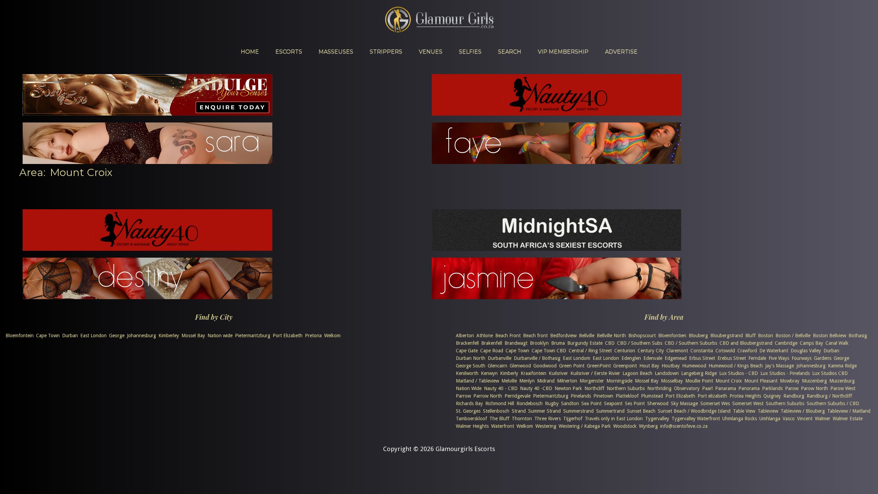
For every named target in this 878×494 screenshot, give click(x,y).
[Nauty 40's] (147, 248)
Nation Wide (469, 388)
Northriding (659, 388)
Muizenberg (814, 381)
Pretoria (313, 335)
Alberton (465, 335)
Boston (765, 335)
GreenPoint (599, 365)
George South (470, 365)
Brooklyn (539, 343)
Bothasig (858, 335)
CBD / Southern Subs (639, 343)
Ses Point (635, 403)
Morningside (619, 381)
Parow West (842, 388)
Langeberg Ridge (699, 373)
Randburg (793, 396)
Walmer (822, 418)
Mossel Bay (193, 335)
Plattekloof (627, 396)
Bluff (750, 335)
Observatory (687, 388)
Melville (509, 381)
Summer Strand (544, 411)
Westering (545, 426)
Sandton (570, 403)
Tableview (768, 411)
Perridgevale (518, 396)
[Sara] (147, 161)
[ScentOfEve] (147, 113)
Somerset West (747, 403)
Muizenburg (842, 381)
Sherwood (657, 403)
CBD (610, 343)
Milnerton (567, 381)
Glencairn (497, 365)
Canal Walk (837, 343)
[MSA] (556, 248)
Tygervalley (657, 418)
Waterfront (502, 426)
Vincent (804, 418)
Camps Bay (811, 343)
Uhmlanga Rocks (739, 418)
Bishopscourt (642, 335)
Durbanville (499, 358)
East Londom (576, 358)
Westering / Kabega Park (585, 426)
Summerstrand (578, 411)
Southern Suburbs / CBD (833, 403)
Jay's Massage (779, 365)
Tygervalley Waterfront (696, 418)
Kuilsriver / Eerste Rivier (595, 373)
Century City (651, 350)
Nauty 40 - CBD (501, 388)
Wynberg (648, 426)
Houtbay (671, 365)
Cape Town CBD (549, 350)
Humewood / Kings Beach (736, 365)
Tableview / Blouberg (803, 411)
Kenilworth (467, 373)
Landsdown (667, 373)
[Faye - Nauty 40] (556, 161)
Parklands (772, 388)
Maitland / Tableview (477, 381)
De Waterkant (773, 350)
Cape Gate (467, 350)
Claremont (677, 350)
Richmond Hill (499, 403)
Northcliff (594, 388)
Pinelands (581, 396)
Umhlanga (769, 418)
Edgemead (676, 358)
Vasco (789, 418)
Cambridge (786, 343)
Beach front (535, 335)
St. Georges (468, 411)
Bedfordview (563, 335)
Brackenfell (467, 343)
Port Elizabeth (287, 335)
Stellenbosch (496, 411)
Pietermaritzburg (252, 335)
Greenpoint (625, 365)
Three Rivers (547, 418)
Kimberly (509, 373)
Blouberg (698, 335)
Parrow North (487, 396)
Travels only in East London (614, 418)
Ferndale (757, 358)
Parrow (463, 396)
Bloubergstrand (726, 335)
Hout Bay (649, 365)
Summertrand (610, 411)
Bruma (558, 343)
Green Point (571, 365)
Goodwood (545, 365)
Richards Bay (469, 403)
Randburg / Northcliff (829, 396)
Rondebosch (530, 403)
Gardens (822, 358)
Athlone (484, 335)
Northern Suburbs (626, 388)
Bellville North (611, 335)
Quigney (772, 396)
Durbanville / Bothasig (537, 358)
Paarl (707, 388)
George (116, 335)
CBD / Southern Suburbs (691, 343)
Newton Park (568, 388)
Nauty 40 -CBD (536, 388)
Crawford (747, 350)
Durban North (470, 358)
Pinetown (603, 396)
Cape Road (491, 350)
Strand (519, 411)
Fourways (801, 358)
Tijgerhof (572, 418)
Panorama (749, 388)
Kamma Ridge (842, 365)
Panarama (725, 388)
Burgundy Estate (585, 343)
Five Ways (779, 358)
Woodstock (625, 426)
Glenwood (520, 365)
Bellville (586, 335)
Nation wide (220, 335)
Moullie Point (699, 381)
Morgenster (592, 381)
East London (93, 335)
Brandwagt (516, 343)
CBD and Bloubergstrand (746, 343)
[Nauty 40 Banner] (556, 113)
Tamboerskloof (471, 418)
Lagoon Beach (637, 373)
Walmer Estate (848, 418)
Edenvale (652, 358)
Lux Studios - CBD (738, 373)
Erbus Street (702, 358)
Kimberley (168, 335)
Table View (744, 411)
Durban (70, 335)
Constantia (701, 350)
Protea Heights (745, 396)
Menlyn (527, 381)
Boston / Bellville (792, 335)
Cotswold (725, 350)
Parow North (814, 388)
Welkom (332, 335)
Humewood (694, 365)
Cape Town (48, 335)
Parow (791, 388)
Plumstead (652, 396)
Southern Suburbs (785, 403)
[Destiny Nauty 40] (147, 297)
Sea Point (591, 403)
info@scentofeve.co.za (684, 426)
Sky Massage (684, 403)
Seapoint (613, 403)
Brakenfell (491, 343)
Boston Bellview (829, 335)
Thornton (522, 418)
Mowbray (789, 381)
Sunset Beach (641, 411)
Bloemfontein (19, 335)
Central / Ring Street (590, 350)
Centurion (624, 350)
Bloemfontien (672, 335)
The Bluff (499, 418)
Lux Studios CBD (830, 373)
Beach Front (508, 335)
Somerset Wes (715, 403)
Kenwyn (489, 373)
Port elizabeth (712, 396)
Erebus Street (731, 358)
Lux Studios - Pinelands (785, 373)
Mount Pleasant (761, 381)
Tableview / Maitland (848, 411)
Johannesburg (141, 335)
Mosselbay (672, 381)
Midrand (546, 381)
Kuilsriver (558, 373)
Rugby (552, 403)
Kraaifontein (533, 373)
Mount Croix (728, 381)
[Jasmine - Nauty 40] (556, 297)
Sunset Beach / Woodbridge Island (694, 411)
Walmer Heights (472, 426)
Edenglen (631, 358)
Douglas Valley (806, 350)
